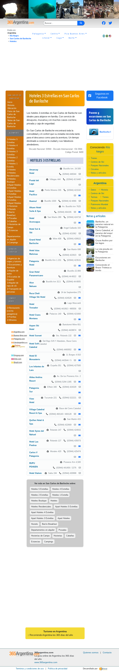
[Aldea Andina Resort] (75, 381)
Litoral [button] (46, 38)
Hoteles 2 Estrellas (12, 159)
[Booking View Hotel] (79, 403)
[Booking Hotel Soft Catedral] (79, 349)
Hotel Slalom (35, 473)
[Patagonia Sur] (80, 387)
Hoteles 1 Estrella (12, 165)
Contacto (107, 652)
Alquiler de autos (12, 272)
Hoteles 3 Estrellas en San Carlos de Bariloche (54, 98)
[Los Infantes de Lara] (80, 371)
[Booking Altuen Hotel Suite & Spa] (79, 212)
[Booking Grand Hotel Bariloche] (79, 244)
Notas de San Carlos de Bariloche (13, 123)
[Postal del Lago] (80, 184)
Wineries (12, 320)
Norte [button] (72, 38)
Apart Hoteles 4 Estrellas (14, 192)
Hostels (12, 209)
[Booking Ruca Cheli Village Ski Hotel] (79, 298)
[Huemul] (80, 201)
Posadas (12, 218)
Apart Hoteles (14, 203)
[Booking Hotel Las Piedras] (79, 446)
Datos (93, 190)
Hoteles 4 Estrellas (12, 147)
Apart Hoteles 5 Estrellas (14, 186)
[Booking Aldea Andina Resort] (79, 381)
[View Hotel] (80, 397)
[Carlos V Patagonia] (75, 457)
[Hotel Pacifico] (75, 195)
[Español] (103, 36)
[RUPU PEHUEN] (80, 467)
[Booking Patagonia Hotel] (79, 265)
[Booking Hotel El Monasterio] (79, 360)
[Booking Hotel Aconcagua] (79, 222)
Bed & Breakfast (11, 213)
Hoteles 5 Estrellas (12, 141)
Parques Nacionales (100, 165)
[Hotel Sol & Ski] (80, 233)
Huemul (33, 201)
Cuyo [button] (59, 38)
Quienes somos (90, 652)
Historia (10, 105)
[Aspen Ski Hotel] (80, 330)
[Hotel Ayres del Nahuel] (75, 435)
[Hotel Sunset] (75, 335)
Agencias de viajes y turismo (14, 260)
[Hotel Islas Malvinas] (80, 255)
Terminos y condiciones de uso (30, 668)
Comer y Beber (12, 300)
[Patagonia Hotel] (75, 265)
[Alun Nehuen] (80, 287)
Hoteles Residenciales (13, 174)
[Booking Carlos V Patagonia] (79, 457)
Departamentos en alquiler (13, 238)
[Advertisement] (59, 67)
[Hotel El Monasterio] (75, 360)
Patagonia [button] (38, 33)
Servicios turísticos (13, 250)
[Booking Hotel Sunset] (79, 335)
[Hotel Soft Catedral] (75, 349)
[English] (110, 36)
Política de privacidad (57, 668)
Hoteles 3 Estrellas (12, 153)
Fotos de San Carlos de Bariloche (13, 114)
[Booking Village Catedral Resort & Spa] (79, 414)
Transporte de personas (14, 290)
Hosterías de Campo (40, 536)
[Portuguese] (107, 36)
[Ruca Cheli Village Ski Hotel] (75, 298)
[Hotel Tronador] (80, 308)
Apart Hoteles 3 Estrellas (14, 198)
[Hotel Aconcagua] (75, 222)
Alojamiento (14, 133)
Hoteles (13, 41)
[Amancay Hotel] (80, 174)
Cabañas (12, 221)
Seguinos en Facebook (102, 95)
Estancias (13, 230)
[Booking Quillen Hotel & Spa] (79, 424)
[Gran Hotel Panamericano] (80, 276)
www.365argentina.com (45, 662)
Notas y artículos (98, 173)
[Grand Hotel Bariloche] (75, 244)
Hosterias (13, 206)
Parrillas (12, 317)
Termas (94, 197)
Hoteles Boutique (11, 180)
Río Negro (14, 36)
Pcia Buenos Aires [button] (75, 33)
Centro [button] (54, 33)
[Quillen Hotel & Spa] (75, 424)
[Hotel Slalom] (80, 473)
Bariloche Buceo (108, 132)
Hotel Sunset (35, 335)
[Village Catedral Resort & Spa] (75, 414)
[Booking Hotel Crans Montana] (79, 319)
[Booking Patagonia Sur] (79, 392)
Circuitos (95, 169)
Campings (13, 242)
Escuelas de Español (13, 278)
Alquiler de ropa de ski (12, 284)
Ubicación (11, 108)
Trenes (94, 158)
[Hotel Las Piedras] (75, 446)
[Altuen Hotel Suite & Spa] (75, 212)
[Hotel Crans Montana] (75, 319)
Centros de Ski (97, 162)
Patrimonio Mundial (99, 204)
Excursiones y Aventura (14, 266)
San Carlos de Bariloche (20, 39)
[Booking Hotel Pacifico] (79, 195)
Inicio (9, 102)
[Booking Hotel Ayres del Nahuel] (79, 435)
